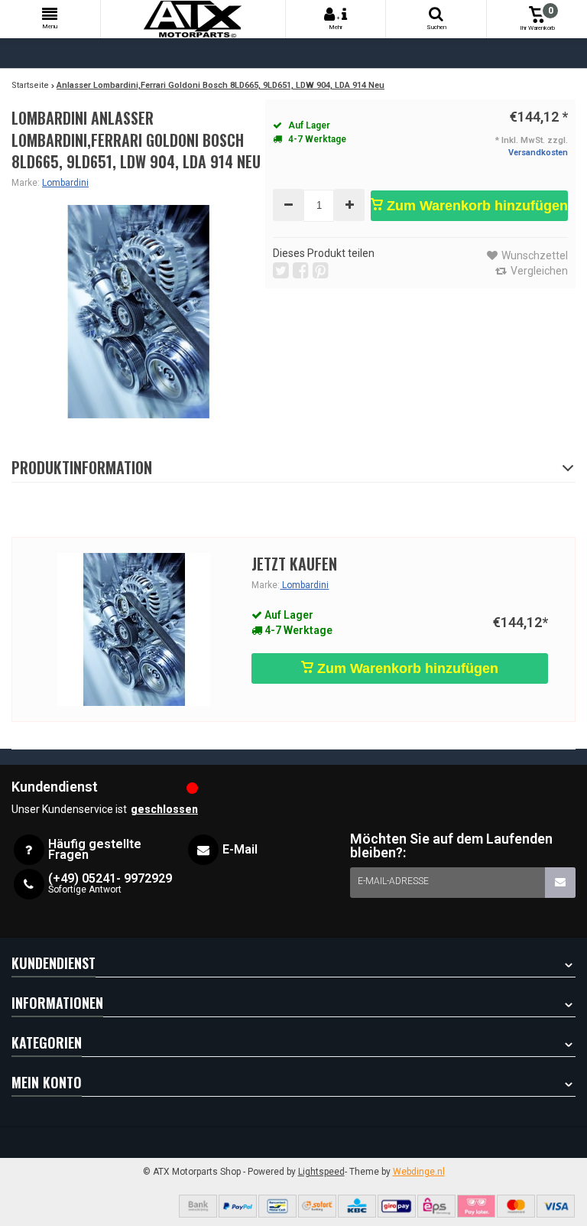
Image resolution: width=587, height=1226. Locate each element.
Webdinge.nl (419, 1171)
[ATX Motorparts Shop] (193, 19)
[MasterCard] (516, 1206)
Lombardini (65, 182)
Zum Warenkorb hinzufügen (475, 205)
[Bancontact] (277, 1206)
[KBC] (357, 1206)
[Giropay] (397, 1206)
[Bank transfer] (198, 1206)
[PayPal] (238, 1206)
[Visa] (556, 1206)
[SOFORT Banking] (317, 1206)
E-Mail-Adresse (393, 881)
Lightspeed (321, 1171)
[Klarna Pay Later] (476, 1206)
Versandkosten (538, 153)
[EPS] (436, 1206)
